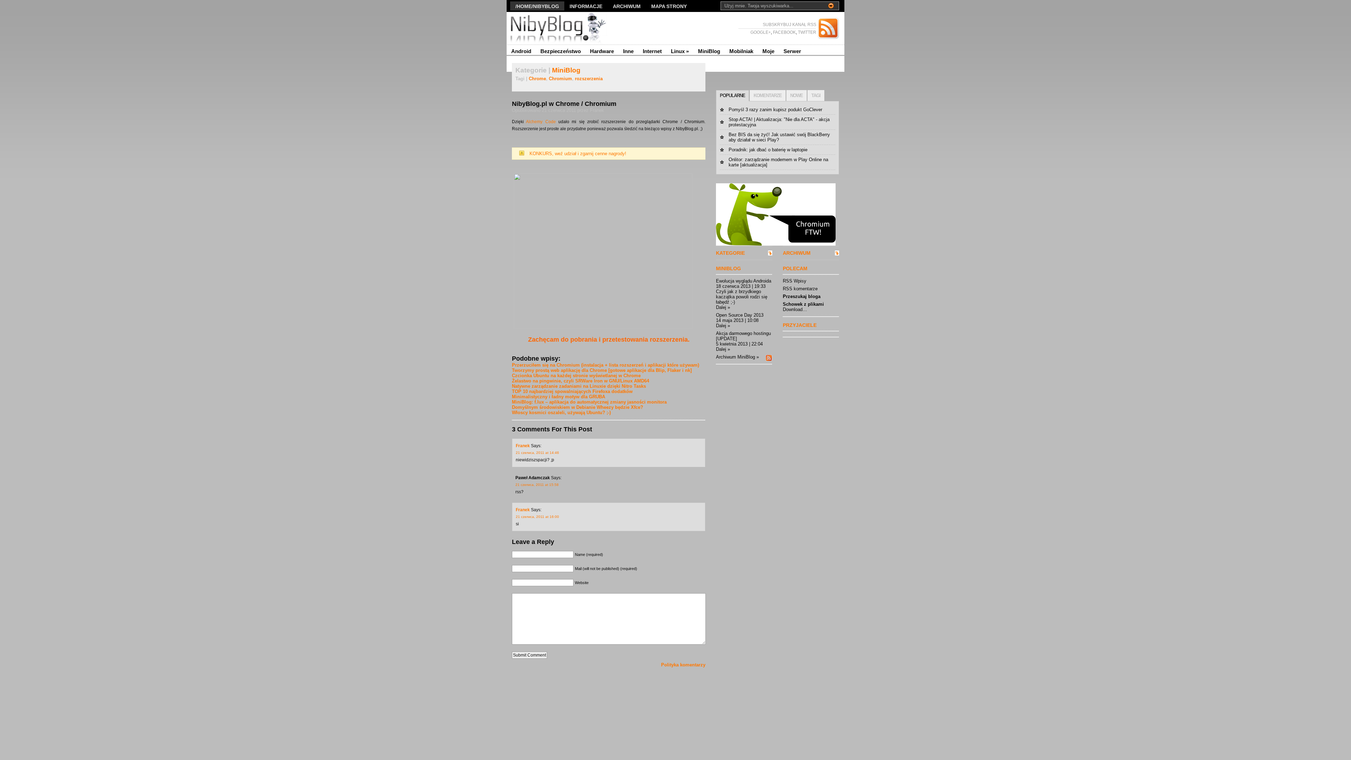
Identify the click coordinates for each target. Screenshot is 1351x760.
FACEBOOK (784, 32)
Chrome (537, 78)
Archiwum (627, 6)
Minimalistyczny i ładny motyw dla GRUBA (558, 396)
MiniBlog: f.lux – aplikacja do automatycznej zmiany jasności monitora (589, 402)
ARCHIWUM (797, 253)
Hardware (602, 51)
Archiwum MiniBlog (735, 357)
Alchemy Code (541, 121)
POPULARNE (732, 95)
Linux (680, 51)
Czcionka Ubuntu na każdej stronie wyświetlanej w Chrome (576, 375)
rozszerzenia (589, 78)
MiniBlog (709, 51)
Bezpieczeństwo (560, 51)
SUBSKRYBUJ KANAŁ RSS (789, 24)
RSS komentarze (800, 288)
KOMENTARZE (768, 95)
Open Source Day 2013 (739, 315)
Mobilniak (741, 51)
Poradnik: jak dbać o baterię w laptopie (768, 149)
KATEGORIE (730, 253)
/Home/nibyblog (537, 6)
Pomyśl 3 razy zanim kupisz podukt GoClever (775, 109)
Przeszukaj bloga (801, 296)
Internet (652, 51)
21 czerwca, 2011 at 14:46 (537, 453)
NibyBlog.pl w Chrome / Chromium (564, 103)
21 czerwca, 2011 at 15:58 (537, 485)
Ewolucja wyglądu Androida (743, 281)
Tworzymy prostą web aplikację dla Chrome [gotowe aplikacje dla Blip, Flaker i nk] (602, 370)
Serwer (792, 51)
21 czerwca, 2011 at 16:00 (537, 517)
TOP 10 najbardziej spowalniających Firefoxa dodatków (572, 391)
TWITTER (806, 32)
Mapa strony (669, 6)
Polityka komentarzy (683, 664)
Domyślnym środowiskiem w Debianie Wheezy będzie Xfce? (577, 407)
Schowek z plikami (803, 304)
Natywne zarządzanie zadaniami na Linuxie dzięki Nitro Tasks (579, 386)
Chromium (560, 78)
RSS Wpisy (794, 281)
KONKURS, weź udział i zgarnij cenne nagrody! (577, 153)
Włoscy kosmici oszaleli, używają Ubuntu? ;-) (561, 412)
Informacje (586, 6)
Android (521, 51)
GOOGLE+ (760, 32)
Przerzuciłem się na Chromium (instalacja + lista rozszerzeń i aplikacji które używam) (605, 365)
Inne (628, 51)
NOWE (796, 95)
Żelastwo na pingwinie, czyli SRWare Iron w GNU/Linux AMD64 (580, 381)
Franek (523, 445)
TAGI (815, 95)
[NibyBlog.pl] (575, 28)
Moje (768, 51)
